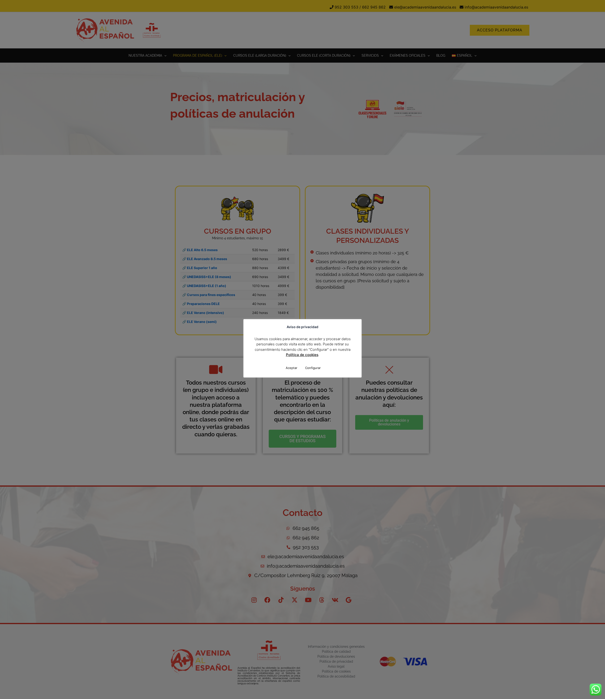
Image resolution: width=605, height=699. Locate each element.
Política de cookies (302, 354)
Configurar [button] (313, 368)
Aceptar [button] (291, 368)
